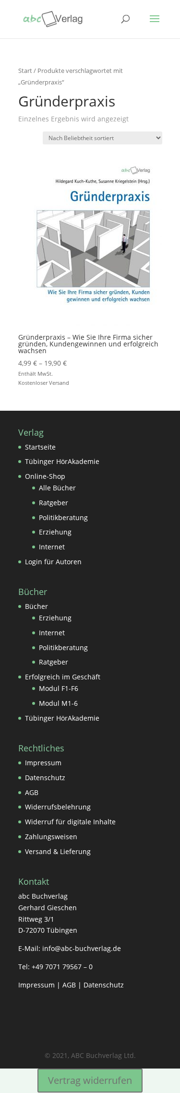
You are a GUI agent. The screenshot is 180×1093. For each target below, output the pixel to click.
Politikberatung (63, 517)
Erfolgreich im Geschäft (62, 676)
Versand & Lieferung (58, 851)
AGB (31, 792)
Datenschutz (45, 777)
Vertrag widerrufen (90, 1080)
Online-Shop (45, 476)
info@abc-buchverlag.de (81, 948)
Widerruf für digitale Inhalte (70, 821)
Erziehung (55, 531)
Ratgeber (53, 502)
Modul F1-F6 (58, 688)
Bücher (36, 606)
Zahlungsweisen (51, 836)
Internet (52, 546)
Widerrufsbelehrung (58, 806)
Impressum (43, 762)
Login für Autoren (53, 561)
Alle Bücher (57, 487)
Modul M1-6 (58, 703)
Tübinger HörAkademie (62, 461)
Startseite (40, 446)
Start (25, 70)
